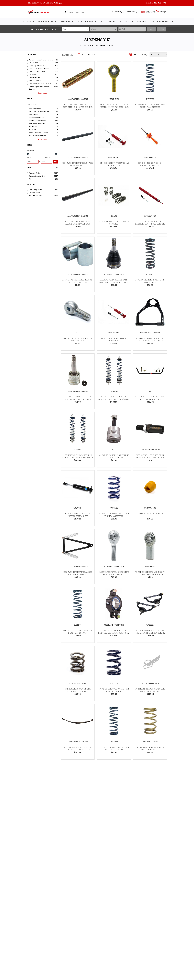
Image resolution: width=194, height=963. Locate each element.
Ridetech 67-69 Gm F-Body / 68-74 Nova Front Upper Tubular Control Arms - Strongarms (150, 633)
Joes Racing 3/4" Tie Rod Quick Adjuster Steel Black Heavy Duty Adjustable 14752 (150, 457)
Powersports (85, 21)
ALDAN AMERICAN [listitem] (36, 117)
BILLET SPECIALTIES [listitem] (37, 135)
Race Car (65, 21)
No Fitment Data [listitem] (35, 196)
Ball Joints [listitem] (33, 63)
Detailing (106, 21)
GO (55, 161)
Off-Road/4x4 (45, 21)
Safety (27, 21)
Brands (141, 21)
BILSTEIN (78, 508)
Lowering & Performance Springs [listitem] (39, 88)
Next (93, 55)
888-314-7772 (160, 3)
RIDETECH (150, 625)
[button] (147, 12)
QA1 (77, 333)
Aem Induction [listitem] (35, 109)
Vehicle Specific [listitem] (35, 190)
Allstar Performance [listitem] (37, 120)
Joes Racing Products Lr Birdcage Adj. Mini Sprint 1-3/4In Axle (113, 633)
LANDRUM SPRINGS (77, 683)
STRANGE (114, 391)
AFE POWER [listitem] (34, 114)
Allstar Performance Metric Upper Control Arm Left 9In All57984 (150, 340)
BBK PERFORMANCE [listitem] (37, 123)
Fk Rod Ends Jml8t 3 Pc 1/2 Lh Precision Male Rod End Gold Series (114, 107)
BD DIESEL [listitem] (33, 126)
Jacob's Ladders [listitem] (35, 81)
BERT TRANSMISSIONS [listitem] (38, 132)
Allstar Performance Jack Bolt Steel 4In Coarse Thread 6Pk (77, 107)
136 (89, 55)
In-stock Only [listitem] (34, 173)
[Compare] (90, 77)
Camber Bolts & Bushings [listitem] (39, 69)
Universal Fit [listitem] (34, 193)
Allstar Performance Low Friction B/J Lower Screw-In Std (78, 399)
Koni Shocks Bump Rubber (150, 513)
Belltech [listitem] (32, 129)
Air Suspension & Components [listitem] (41, 60)
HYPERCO (150, 99)
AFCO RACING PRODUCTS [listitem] (39, 111)
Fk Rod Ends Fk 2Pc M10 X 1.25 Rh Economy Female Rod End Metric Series (150, 574)
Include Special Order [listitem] (37, 176)
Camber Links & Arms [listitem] (37, 72)
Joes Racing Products (150, 450)
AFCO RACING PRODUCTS (77, 742)
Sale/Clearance (161, 21)
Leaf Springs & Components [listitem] (40, 84)
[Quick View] (90, 66)
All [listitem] (30, 179)
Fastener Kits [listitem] (34, 78)
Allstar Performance (77, 99)
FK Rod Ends (113, 99)
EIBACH (114, 216)
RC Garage (124, 21)
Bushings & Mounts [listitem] (36, 66)
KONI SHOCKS (113, 157)
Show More (42, 93)
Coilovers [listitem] (32, 75)
